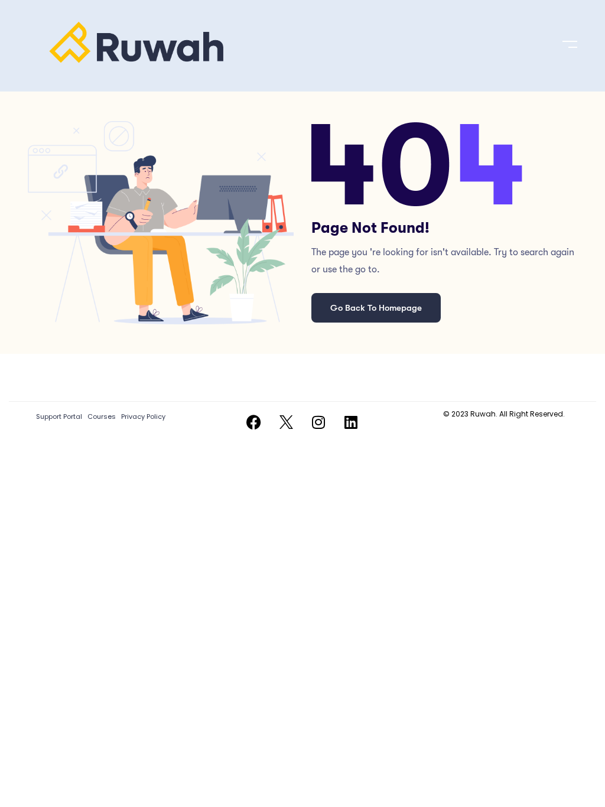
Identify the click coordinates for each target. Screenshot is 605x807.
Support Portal (59, 416)
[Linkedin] (351, 422)
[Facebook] (253, 422)
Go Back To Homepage (376, 307)
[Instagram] (318, 422)
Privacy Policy (143, 416)
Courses (101, 416)
